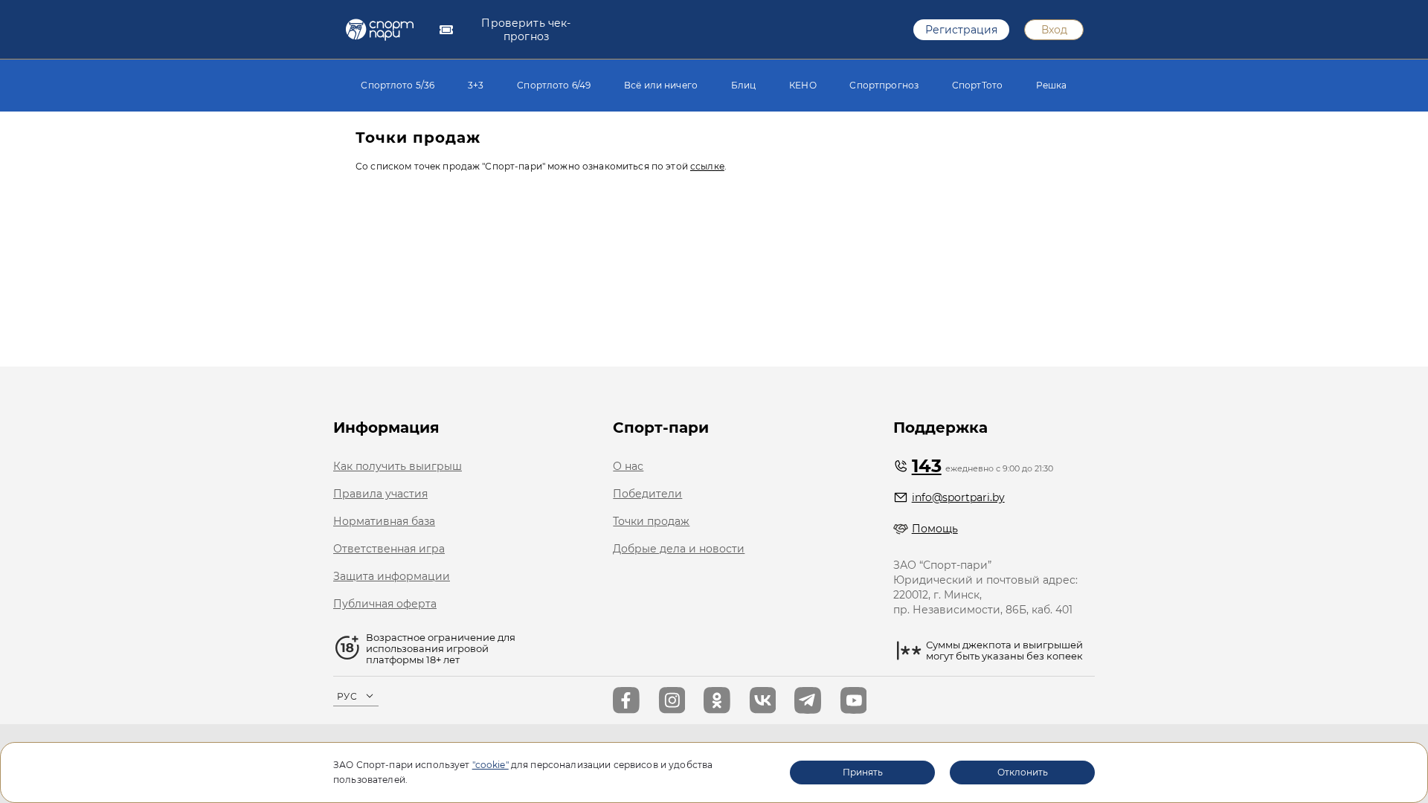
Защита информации (391, 576)
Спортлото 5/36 (397, 85)
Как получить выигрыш (397, 466)
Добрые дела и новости (678, 548)
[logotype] (379, 29)
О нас (628, 466)
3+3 (475, 85)
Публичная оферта (385, 603)
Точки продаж (651, 521)
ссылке (707, 166)
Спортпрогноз (884, 85)
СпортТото (977, 85)
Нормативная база (384, 521)
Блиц (743, 85)
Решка (1051, 85)
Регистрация (961, 29)
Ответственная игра (389, 548)
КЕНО (803, 85)
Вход (1054, 29)
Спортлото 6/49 (554, 85)
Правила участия (380, 493)
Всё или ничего (661, 85)
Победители (647, 493)
